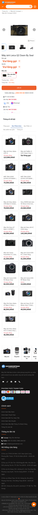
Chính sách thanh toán (8, 415)
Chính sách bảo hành (7, 412)
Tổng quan (6, 126)
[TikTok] (7, 381)
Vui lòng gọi (10, 61)
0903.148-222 (20, 93)
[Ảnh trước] (3, 29)
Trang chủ (5, 11)
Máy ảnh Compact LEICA (9, 13)
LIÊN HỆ (19, 88)
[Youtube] (3, 381)
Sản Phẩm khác (16, 126)
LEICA (11, 80)
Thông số (20, 129)
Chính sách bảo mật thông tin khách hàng (14, 424)
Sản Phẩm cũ (28, 126)
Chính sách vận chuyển (8, 421)
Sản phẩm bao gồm (9, 129)
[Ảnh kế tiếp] (34, 29)
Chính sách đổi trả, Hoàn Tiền (10, 418)
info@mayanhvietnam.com (15, 443)
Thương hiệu (5, 80)
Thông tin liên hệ (6, 427)
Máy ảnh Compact (16, 11)
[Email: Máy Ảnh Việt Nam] (15, 381)
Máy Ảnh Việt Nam (14, 437)
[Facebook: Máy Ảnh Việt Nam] (11, 381)
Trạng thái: (5, 82)
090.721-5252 (12, 440)
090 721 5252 (12, 99)
